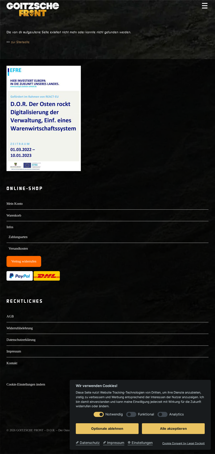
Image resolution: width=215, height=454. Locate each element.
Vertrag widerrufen (23, 261)
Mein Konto (15, 203)
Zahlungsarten (18, 237)
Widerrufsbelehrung (20, 328)
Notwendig (114, 414)
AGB (10, 316)
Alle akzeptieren (173, 428)
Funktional (146, 414)
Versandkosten (18, 248)
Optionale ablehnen (107, 428)
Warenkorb (14, 215)
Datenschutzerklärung (21, 340)
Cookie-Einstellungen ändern (26, 384)
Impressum (14, 351)
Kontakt (12, 363)
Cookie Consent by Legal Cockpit (183, 443)
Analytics (176, 414)
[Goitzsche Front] (33, 14)
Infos (10, 227)
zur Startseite (20, 42)
